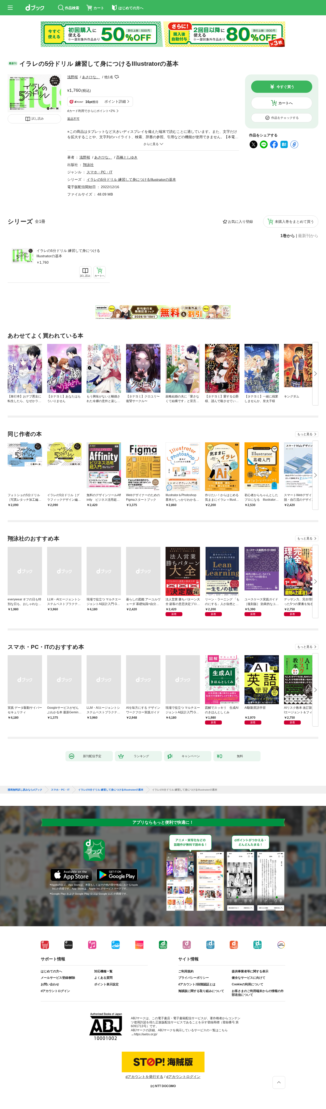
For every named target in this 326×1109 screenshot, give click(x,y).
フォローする (116, 77)
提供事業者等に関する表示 (250, 971)
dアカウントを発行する (144, 1077)
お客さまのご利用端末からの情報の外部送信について (258, 993)
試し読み (38, 118)
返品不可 (73, 119)
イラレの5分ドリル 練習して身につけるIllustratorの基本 (68, 253)
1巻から (287, 236)
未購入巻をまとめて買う (294, 222)
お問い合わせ (50, 984)
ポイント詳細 (115, 101)
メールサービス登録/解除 (58, 977)
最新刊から (308, 236)
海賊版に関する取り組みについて (201, 991)
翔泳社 (88, 165)
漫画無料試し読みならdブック (25, 790)
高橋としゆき (127, 157)
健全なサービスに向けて (248, 977)
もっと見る (305, 434)
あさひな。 (91, 77)
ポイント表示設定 (106, 984)
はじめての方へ (51, 971)
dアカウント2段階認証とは (196, 984)
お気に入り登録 (240, 222)
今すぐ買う (285, 87)
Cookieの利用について (247, 984)
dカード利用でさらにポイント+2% (91, 111)
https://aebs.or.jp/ (145, 1034)
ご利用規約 (186, 971)
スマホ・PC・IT (100, 172)
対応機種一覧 (103, 971)
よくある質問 (103, 977)
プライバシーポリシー (193, 977)
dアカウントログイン (55, 991)
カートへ (285, 103)
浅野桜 (72, 77)
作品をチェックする (285, 118)
